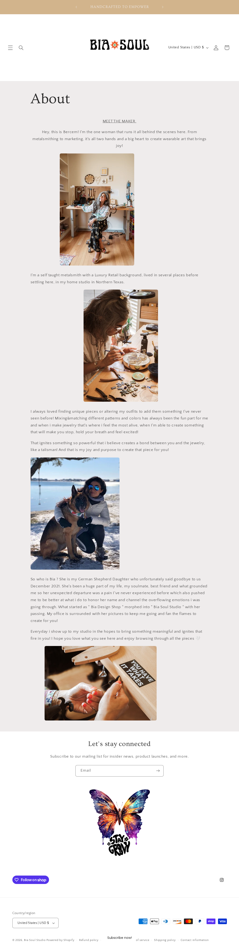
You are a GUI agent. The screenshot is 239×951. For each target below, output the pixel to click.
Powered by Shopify (60, 940)
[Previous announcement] (76, 7)
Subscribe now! (119, 937)
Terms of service (138, 940)
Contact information (195, 940)
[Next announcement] (163, 7)
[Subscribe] (158, 771)
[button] (10, 47)
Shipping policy (165, 940)
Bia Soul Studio (35, 940)
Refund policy (88, 940)
